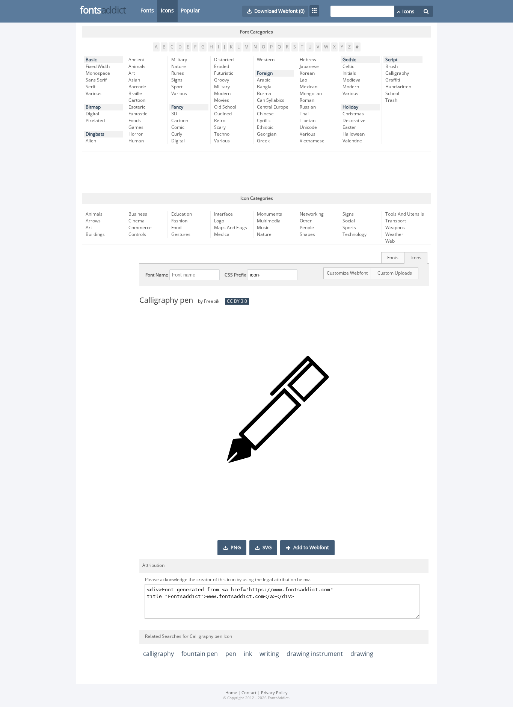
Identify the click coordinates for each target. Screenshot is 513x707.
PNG (236, 548)
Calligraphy (397, 73)
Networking (312, 214)
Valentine (352, 141)
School (392, 93)
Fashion (179, 221)
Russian (308, 107)
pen (230, 653)
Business (137, 214)
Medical (222, 234)
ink (248, 653)
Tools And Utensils (404, 214)
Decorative (354, 120)
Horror (135, 134)
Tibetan (307, 120)
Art (131, 73)
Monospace (98, 73)
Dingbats (95, 134)
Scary (220, 127)
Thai (304, 113)
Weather (394, 234)
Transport (395, 221)
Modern (222, 93)
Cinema (136, 221)
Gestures (180, 234)
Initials (349, 73)
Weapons (395, 227)
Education (181, 214)
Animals (136, 66)
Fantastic (137, 113)
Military (179, 59)
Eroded (221, 66)
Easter (349, 127)
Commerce (140, 227)
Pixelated (95, 120)
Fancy (177, 107)
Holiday (350, 107)
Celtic (348, 66)
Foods (134, 120)
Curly (176, 134)
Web (390, 241)
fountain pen (199, 653)
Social (349, 221)
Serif (90, 86)
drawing (361, 653)
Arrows (93, 221)
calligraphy (158, 653)
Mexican (308, 86)
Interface (223, 214)
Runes (177, 73)
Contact (248, 692)
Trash (391, 100)
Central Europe (272, 107)
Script (391, 59)
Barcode (137, 86)
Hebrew (308, 59)
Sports (349, 227)
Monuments (269, 214)
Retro (219, 120)
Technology (355, 234)
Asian (134, 80)
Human (136, 141)
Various (93, 93)
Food (176, 227)
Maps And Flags (230, 227)
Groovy (221, 80)
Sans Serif (96, 80)
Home (231, 692)
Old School (225, 107)
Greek (263, 141)
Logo (219, 221)
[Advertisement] (256, 172)
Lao (303, 80)
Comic (177, 127)
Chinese (265, 113)
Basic (91, 59)
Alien (91, 141)
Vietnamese (312, 141)
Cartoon (136, 100)
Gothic (349, 59)
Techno (221, 134)
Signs (177, 80)
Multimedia (269, 221)
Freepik (211, 301)
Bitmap (93, 107)
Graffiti (392, 80)
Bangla (264, 86)
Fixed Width (98, 66)
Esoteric (136, 107)
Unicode (308, 127)
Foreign (265, 73)
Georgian (266, 134)
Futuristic (223, 73)
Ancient (136, 59)
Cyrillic (264, 120)
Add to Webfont (311, 548)
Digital (92, 113)
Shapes (307, 234)
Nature (178, 66)
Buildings (95, 234)
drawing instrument (315, 653)
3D (174, 113)
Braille (135, 93)
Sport (177, 86)
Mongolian (311, 93)
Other (306, 221)
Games (135, 127)
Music (263, 227)
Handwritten (398, 86)
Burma (264, 93)
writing (269, 653)
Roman (307, 100)
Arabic (263, 80)
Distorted (224, 59)
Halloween (354, 134)
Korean (307, 73)
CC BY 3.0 (237, 301)
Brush (391, 66)
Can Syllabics (270, 100)
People (307, 227)
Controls (137, 234)
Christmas (353, 113)
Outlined (223, 113)
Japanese (309, 66)
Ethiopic (265, 127)
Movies (221, 100)
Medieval (352, 80)
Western (266, 59)
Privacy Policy (274, 692)
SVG (267, 548)
